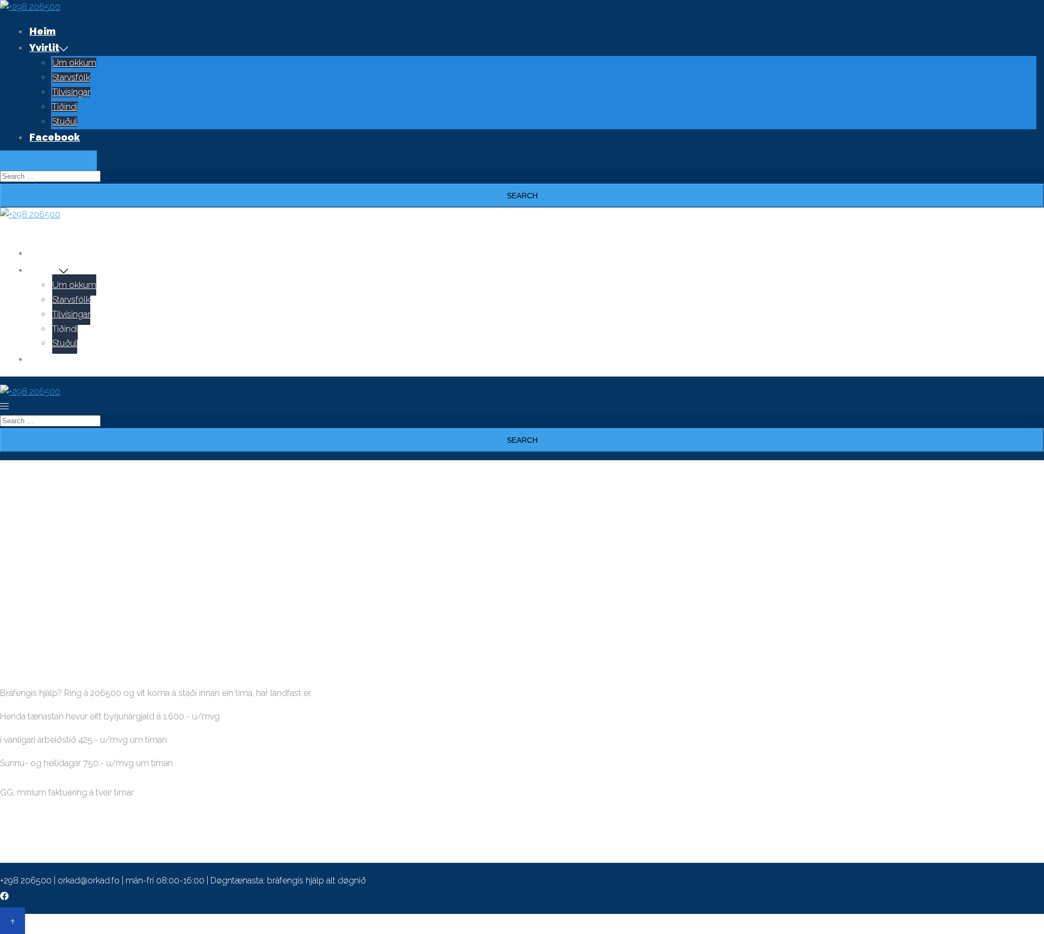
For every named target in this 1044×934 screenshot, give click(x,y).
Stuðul (64, 121)
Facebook (54, 137)
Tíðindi (65, 107)
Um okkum (74, 63)
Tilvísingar (71, 92)
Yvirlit (44, 47)
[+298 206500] (30, 7)
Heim (42, 31)
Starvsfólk (71, 77)
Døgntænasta (48, 161)
